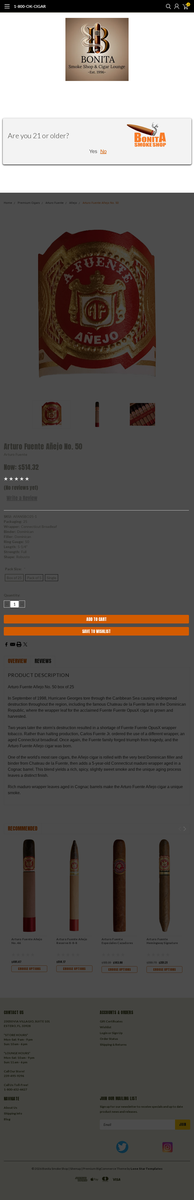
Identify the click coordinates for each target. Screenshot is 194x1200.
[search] (167, 6)
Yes (93, 151)
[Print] (18, 644)
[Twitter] (25, 644)
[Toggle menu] (7, 9)
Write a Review (22, 498)
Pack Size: (15, 569)
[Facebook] (6, 644)
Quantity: (12, 595)
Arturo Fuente (15, 454)
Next (185, 304)
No (103, 151)
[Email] (12, 644)
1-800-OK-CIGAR (30, 6)
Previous (9, 304)
